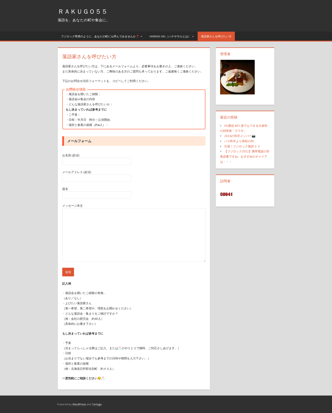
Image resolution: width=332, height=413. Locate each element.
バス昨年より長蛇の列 (239, 141)
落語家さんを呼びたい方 (216, 36)
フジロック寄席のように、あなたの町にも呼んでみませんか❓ (100, 36)
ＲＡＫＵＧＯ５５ (83, 11)
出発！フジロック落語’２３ (242, 146)
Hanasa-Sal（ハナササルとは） (170, 36)
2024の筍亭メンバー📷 (239, 136)
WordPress (79, 404)
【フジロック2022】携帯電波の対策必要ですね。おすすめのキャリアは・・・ (244, 156)
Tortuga (97, 404)
